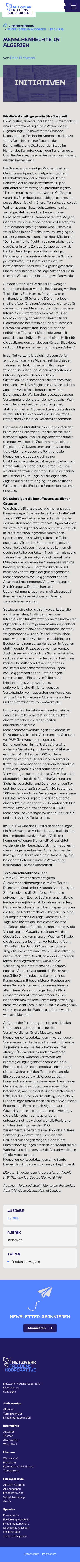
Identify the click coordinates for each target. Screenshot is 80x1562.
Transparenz (10, 1470)
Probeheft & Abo (13, 1492)
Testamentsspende (15, 1536)
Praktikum (9, 1462)
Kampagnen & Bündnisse (18, 1466)
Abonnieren (36, 1328)
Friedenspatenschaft (16, 1523)
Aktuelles (9, 1431)
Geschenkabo (11, 1531)
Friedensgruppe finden (17, 1417)
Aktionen (8, 1409)
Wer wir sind (10, 1458)
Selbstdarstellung (14, 1497)
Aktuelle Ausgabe (14, 1484)
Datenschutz (31, 1553)
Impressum (49, 1553)
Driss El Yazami (22, 58)
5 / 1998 (13, 1218)
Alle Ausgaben (12, 1488)
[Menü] (73, 6)
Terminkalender (12, 1413)
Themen (8, 1435)
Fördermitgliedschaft (16, 1519)
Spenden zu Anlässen (16, 1527)
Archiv (7, 1501)
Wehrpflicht (10, 1444)
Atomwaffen (10, 1440)
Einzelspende (11, 1515)
